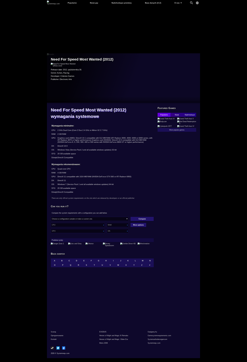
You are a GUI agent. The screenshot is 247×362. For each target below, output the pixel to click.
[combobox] (78, 225)
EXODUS (102, 332)
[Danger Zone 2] (59, 244)
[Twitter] (58, 348)
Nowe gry (94, 3)
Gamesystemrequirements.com (159, 336)
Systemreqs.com (154, 343)
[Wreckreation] (146, 244)
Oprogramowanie (57, 336)
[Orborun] (94, 244)
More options (138, 225)
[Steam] (52, 348)
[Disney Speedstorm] (111, 244)
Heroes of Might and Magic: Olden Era (113, 339)
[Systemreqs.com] (53, 4)
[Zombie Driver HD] (128, 244)
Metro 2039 (103, 343)
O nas (178, 3)
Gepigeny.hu (152, 332)
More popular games (176, 130)
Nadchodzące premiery (122, 3)
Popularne (72, 3)
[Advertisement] (123, 30)
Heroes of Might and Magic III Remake (113, 336)
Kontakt (54, 339)
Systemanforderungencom (157, 339)
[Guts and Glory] (76, 244)
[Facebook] (63, 348)
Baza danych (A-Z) (153, 3)
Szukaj (53, 332)
